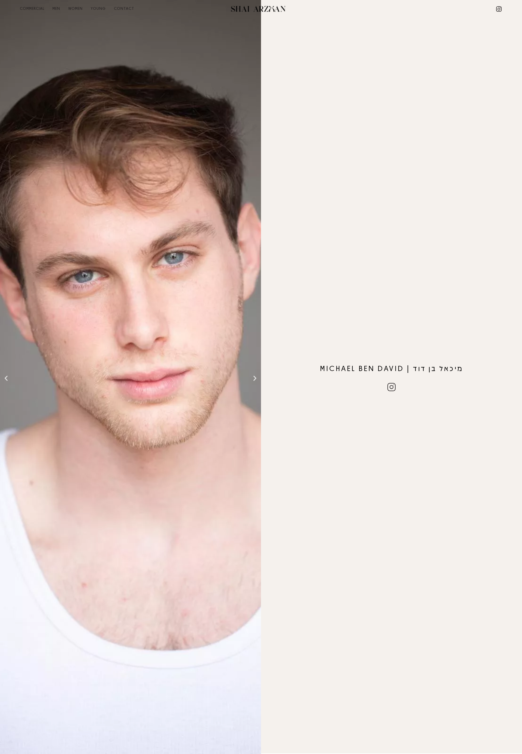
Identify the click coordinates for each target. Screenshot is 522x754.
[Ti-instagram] (391, 387)
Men (56, 8)
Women (75, 8)
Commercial (32, 8)
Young (98, 8)
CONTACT (124, 8)
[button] (6, 378)
